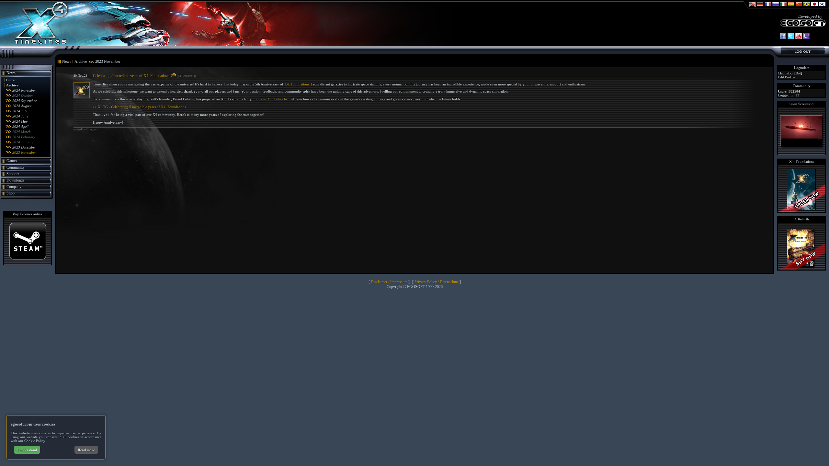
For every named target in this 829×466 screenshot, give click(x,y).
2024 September (24, 101)
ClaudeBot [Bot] (790, 73)
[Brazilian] (807, 7)
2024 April (20, 126)
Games (11, 161)
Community (15, 167)
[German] (760, 7)
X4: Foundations (296, 84)
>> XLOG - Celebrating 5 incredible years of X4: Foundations (139, 107)
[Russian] (775, 7)
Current (11, 80)
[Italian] (783, 7)
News (11, 73)
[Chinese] (799, 7)
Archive (12, 85)
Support (12, 174)
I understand (27, 450)
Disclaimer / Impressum (389, 282)
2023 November (24, 152)
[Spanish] (791, 7)
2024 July (19, 111)
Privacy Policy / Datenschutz (436, 282)
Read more (86, 450)
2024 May (20, 121)
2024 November (24, 90)
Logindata (801, 68)
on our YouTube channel (275, 99)
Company (13, 186)
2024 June (20, 116)
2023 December (24, 147)
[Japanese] (814, 7)
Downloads (15, 180)
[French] (768, 7)
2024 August (21, 106)
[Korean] (822, 7)
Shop (10, 193)
